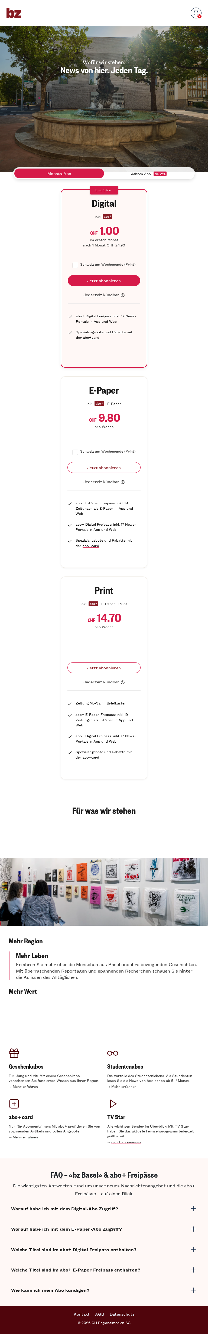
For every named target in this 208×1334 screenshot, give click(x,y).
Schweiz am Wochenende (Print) (107, 264)
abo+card (91, 337)
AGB (99, 1314)
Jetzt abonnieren (126, 1141)
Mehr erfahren (25, 1086)
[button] (104, 941)
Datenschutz (122, 1314)
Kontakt (82, 1314)
